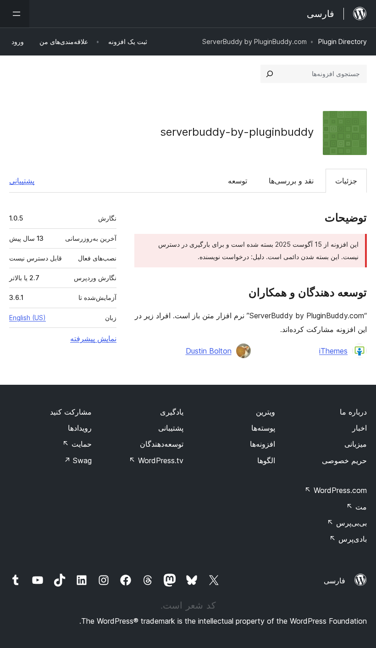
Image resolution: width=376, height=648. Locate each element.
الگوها (266, 460)
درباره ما (353, 411)
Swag (78, 460)
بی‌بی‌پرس (347, 522)
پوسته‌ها (263, 427)
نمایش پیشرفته (93, 338)
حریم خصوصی (344, 460)
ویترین (265, 411)
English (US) (27, 317)
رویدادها (80, 427)
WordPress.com (335, 490)
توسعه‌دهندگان (161, 444)
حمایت (77, 444)
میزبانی (355, 444)
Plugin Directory (342, 41)
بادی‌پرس (348, 538)
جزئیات (346, 180)
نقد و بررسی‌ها (291, 180)
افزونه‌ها (262, 444)
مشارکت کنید (71, 411)
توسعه (237, 180)
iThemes (333, 350)
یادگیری (171, 411)
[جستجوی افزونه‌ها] (269, 74)
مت (356, 506)
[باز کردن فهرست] (14, 14)
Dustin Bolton (209, 350)
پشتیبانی (21, 180)
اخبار (359, 427)
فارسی (334, 580)
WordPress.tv (156, 460)
